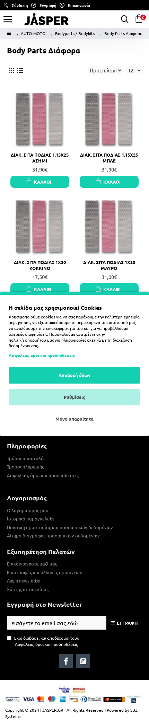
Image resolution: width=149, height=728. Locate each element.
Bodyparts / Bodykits (75, 33)
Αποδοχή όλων (74, 375)
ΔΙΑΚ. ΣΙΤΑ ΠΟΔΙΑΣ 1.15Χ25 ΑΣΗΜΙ (40, 158)
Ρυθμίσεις (74, 397)
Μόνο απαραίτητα (74, 419)
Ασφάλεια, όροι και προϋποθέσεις (42, 355)
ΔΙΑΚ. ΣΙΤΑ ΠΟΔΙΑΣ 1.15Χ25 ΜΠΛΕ (109, 158)
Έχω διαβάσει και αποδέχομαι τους (46, 641)
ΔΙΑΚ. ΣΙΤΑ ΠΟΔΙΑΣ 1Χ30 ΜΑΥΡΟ (109, 265)
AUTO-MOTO (33, 33)
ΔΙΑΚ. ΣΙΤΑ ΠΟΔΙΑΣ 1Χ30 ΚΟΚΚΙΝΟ (40, 265)
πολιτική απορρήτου (27, 340)
